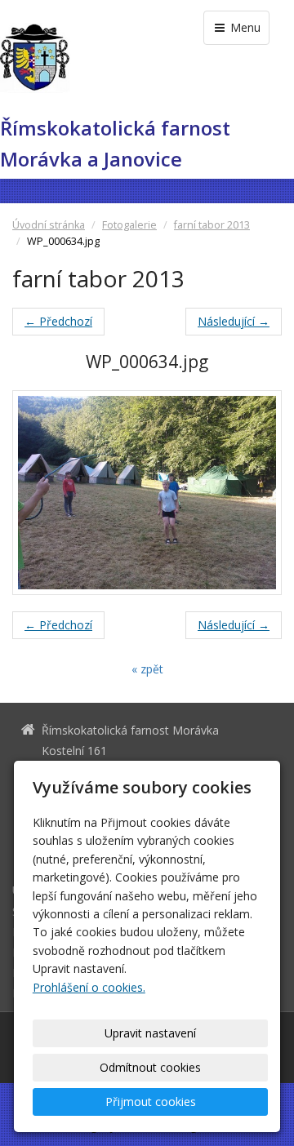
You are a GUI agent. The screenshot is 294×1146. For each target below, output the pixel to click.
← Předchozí (58, 321)
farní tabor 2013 (212, 225)
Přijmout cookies (150, 1101)
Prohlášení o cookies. (89, 987)
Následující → (234, 321)
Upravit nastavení (150, 1033)
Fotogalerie (129, 225)
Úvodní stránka (48, 225)
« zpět (147, 669)
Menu (244, 27)
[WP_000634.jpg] (147, 492)
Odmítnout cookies (150, 1067)
